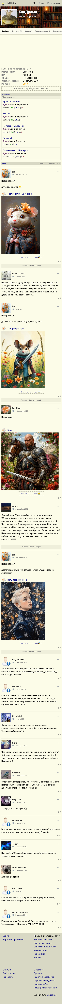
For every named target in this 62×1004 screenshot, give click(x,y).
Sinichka (16, 773)
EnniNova (16, 408)
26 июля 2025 (20, 277)
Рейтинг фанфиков (43, 943)
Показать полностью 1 (31, 257)
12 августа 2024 (21, 662)
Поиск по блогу (46, 163)
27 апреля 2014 (21, 915)
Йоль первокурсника (17, 580)
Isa (13, 172)
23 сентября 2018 (21, 776)
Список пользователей (45, 947)
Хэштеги (56, 163)
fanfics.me (51, 995)
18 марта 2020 (20, 689)
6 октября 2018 (20, 746)
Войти (6, 936)
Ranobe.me (8, 977)
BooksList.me (9, 973)
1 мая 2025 (19, 309)
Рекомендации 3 (42, 31)
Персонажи (39, 954)
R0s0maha (17, 888)
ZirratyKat (17, 716)
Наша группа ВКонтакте (45, 988)
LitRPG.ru (7, 970)
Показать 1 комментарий (31, 400)
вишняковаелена (20, 912)
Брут (9, 430)
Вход (41, 3)
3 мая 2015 (19, 891)
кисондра (17, 820)
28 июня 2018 (20, 802)
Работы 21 (17, 31)
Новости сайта (41, 984)
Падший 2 (7, 138)
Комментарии (40, 950)
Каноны (37, 957)
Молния (7, 114)
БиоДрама (28, 12)
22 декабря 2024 (21, 509)
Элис (14, 743)
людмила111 (18, 659)
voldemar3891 (19, 868)
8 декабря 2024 (21, 558)
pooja (15, 506)
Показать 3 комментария (31, 547)
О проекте (39, 970)
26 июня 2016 (20, 823)
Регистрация (53, 3)
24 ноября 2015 (21, 871)
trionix (15, 273)
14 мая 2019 (19, 719)
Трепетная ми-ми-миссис (19, 194)
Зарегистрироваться (13, 939)
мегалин (16, 686)
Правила (38, 973)
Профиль (5, 31)
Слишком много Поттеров (15, 150)
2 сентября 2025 (21, 175)
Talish (15, 844)
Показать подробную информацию (31, 88)
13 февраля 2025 (21, 411)
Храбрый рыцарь (15, 328)
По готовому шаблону (13, 126)
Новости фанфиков (43, 939)
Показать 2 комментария (31, 266)
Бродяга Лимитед (11, 101)
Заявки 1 (28, 31)
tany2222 (16, 799)
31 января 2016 (21, 847)
